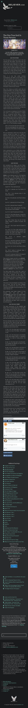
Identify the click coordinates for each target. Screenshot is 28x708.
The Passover (8, 483)
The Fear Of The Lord (9, 467)
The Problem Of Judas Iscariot (12, 477)
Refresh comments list (8, 452)
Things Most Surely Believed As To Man (14, 499)
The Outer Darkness (9, 481)
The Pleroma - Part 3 (9, 516)
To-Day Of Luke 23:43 (10, 534)
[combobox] (14, 27)
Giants (6, 522)
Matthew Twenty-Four (10, 479)
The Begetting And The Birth (11, 493)
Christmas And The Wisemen (11, 528)
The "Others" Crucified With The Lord (13, 532)
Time (6, 526)
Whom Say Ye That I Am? (10, 495)
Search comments (8, 418)
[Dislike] (24, 423)
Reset (10, 420)
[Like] (22, 423)
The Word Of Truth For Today (11, 539)
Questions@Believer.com (12, 647)
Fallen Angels (8, 520)
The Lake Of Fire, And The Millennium (13, 502)
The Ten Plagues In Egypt (10, 491)
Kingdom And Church (10, 465)
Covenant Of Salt (8, 489)
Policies (5, 685)
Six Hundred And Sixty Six (11, 506)
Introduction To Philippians (11, 487)
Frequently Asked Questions (9, 683)
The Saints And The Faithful (11, 497)
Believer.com (20, 704)
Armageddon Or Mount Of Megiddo (13, 475)
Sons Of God (8, 518)
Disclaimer (5, 684)
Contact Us (5, 691)
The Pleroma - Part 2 (9, 514)
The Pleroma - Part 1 (9, 512)
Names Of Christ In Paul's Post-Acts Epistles (15, 510)
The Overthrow (8, 500)
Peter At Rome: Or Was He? (11, 485)
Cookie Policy (6, 689)
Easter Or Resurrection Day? (11, 530)
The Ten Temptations (9, 471)
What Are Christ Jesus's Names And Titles (14, 541)
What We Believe (7, 681)
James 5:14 (7, 508)
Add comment (8, 455)
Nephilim (7, 524)
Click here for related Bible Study (14, 553)
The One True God (9, 469)
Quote (23, 435)
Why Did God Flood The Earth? (12, 535)
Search (6, 420)
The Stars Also (8, 537)
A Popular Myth (8, 504)
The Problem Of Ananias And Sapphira (14, 473)
